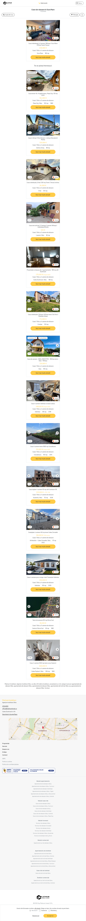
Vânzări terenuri (43, 820)
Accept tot (50, 916)
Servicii (4, 746)
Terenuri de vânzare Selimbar (43, 830)
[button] (82, 15)
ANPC (4, 758)
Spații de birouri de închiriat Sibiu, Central (43, 883)
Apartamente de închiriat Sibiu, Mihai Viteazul (43, 861)
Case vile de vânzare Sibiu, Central (43, 813)
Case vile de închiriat (43, 870)
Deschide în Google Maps (9, 714)
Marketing (54, 910)
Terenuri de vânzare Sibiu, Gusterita (43, 833)
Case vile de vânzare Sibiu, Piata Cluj (43, 816)
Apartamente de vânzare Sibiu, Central (43, 796)
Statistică (44, 910)
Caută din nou (9, 15)
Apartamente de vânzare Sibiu (43, 783)
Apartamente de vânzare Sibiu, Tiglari (43, 791)
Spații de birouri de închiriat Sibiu (43, 880)
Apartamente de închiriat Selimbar (43, 858)
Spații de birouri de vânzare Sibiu (43, 843)
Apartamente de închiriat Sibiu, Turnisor (43, 863)
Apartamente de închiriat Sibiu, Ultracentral (43, 866)
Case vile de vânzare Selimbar (43, 811)
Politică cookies (7, 761)
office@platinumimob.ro (9, 708)
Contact (4, 755)
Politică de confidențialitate (10, 764)
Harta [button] (56, 38)
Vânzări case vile (43, 801)
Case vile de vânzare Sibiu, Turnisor (43, 806)
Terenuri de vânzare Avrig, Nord (43, 835)
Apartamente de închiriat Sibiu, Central (43, 856)
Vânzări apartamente (43, 781)
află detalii (37, 908)
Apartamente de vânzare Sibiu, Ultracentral (43, 793)
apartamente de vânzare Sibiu (23, 686)
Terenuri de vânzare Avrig (43, 828)
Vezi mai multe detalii (43, 57)
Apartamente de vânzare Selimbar (43, 788)
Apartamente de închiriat (43, 851)
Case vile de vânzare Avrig (43, 808)
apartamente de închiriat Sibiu (59, 686)
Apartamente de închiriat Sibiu (43, 853)
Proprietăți (5, 743)
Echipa (4, 752)
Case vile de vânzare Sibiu (43, 803)
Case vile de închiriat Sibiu (43, 873)
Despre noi (5, 749)
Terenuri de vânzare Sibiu (43, 823)
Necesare (34, 910)
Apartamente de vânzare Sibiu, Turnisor (43, 786)
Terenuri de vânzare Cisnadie (43, 825)
